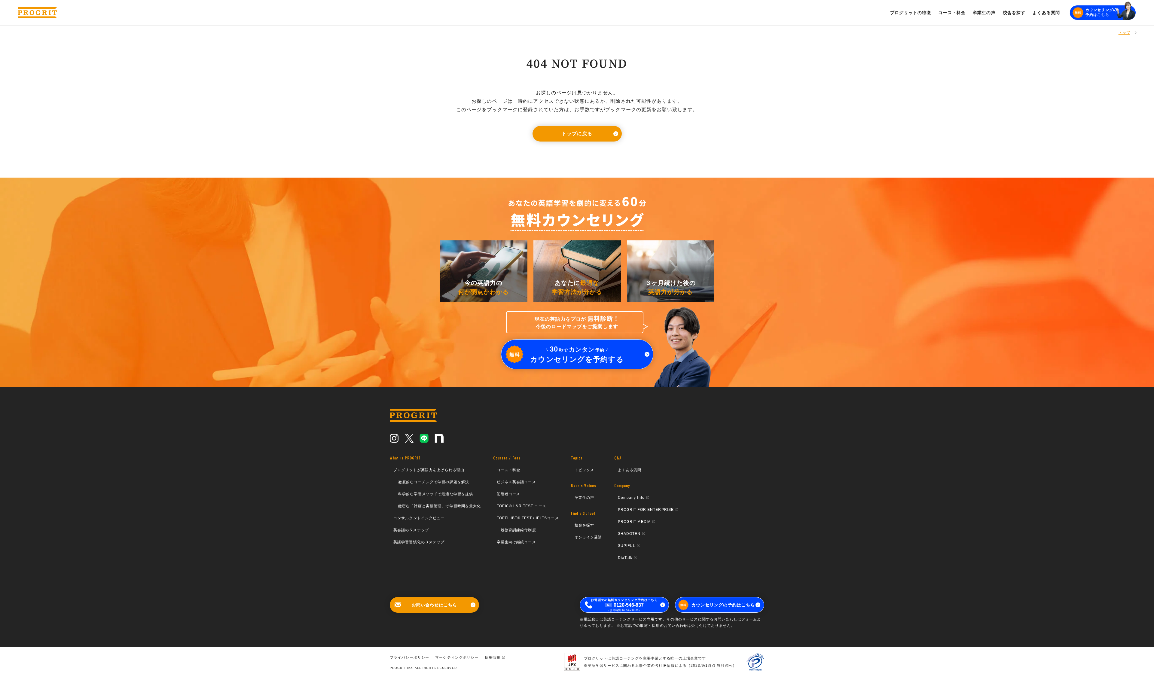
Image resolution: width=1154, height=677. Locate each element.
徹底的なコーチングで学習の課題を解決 (433, 482)
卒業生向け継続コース (516, 542)
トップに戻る (577, 133)
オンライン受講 (588, 537)
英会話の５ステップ (411, 530)
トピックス (584, 470)
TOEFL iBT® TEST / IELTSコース (528, 518)
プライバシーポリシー (409, 657)
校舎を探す (584, 525)
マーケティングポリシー (456, 657)
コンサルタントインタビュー (419, 518)
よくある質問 (630, 470)
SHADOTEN (629, 534)
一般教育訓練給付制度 (516, 530)
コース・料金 (509, 470)
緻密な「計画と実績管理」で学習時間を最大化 (439, 506)
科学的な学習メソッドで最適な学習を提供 (435, 494)
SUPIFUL (627, 546)
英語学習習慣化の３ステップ (419, 542)
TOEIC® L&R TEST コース (521, 506)
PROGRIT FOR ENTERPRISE (646, 510)
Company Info (631, 498)
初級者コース (509, 494)
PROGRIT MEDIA (634, 522)
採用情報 (492, 657)
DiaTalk (625, 558)
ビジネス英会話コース (516, 482)
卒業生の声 (584, 498)
